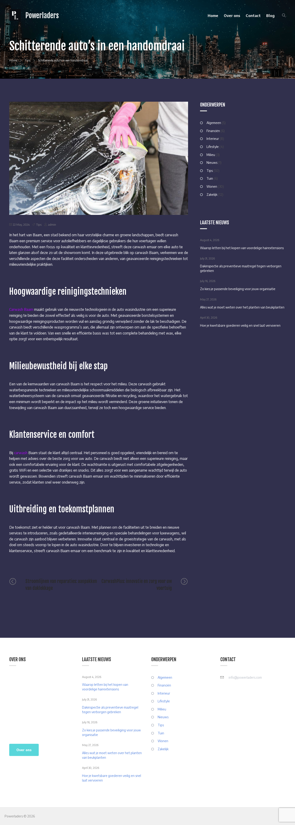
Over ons (232, 15)
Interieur (212, 139)
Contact (253, 15)
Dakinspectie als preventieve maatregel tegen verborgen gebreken (240, 268)
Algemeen (213, 123)
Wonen (211, 186)
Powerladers (42, 15)
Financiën (213, 131)
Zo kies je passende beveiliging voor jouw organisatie (237, 289)
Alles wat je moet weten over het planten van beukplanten (242, 307)
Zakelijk (211, 194)
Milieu (210, 155)
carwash (20, 452)
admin (52, 224)
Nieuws (211, 162)
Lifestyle (212, 147)
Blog (270, 15)
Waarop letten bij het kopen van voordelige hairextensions (242, 248)
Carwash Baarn (21, 309)
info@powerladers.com (245, 677)
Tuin (209, 178)
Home (213, 15)
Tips (38, 224)
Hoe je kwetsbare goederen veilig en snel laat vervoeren (240, 325)
